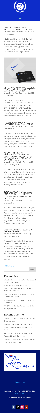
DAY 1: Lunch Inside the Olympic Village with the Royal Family (18, 327)
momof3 (7, 318)
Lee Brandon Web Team (14, 32)
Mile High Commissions (12, 324)
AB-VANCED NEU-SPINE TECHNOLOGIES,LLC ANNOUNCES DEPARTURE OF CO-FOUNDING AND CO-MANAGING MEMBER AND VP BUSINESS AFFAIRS (18, 156)
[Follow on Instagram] (22, 407)
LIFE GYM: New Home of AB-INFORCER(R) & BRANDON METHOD (18, 123)
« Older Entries (9, 266)
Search (32, 269)
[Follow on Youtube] (26, 407)
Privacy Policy (20, 382)
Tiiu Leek (7, 333)
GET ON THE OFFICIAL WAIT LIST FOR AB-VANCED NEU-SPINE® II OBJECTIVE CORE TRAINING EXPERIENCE (20, 89)
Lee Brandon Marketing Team (16, 162)
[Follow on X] (18, 407)
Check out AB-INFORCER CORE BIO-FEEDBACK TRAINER (18, 231)
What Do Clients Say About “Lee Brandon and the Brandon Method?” (18, 29)
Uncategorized (9, 34)
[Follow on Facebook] (13, 407)
